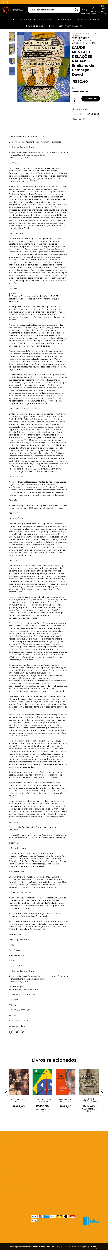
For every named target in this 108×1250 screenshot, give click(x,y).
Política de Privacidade (16, 1199)
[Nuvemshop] (93, 1234)
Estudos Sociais (87, 33)
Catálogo (44, 19)
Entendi (93, 1247)
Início (12, 19)
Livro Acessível (13, 1170)
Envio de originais (35, 26)
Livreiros (94, 19)
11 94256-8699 (43, 1145)
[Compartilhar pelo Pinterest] (23, 1033)
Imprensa (81, 19)
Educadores (11, 1155)
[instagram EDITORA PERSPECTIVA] (4, 2)
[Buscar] (77, 10)
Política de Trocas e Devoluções (15, 1193)
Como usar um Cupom (70, 26)
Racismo (76, 36)
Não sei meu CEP (78, 119)
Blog (51, 26)
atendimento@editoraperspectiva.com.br (56, 1150)
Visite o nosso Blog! (46, 1165)
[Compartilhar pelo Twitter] (17, 1033)
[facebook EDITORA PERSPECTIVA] (7, 2)
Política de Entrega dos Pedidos (17, 1186)
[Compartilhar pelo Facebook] (11, 1033)
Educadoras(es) (63, 19)
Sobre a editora (27, 19)
